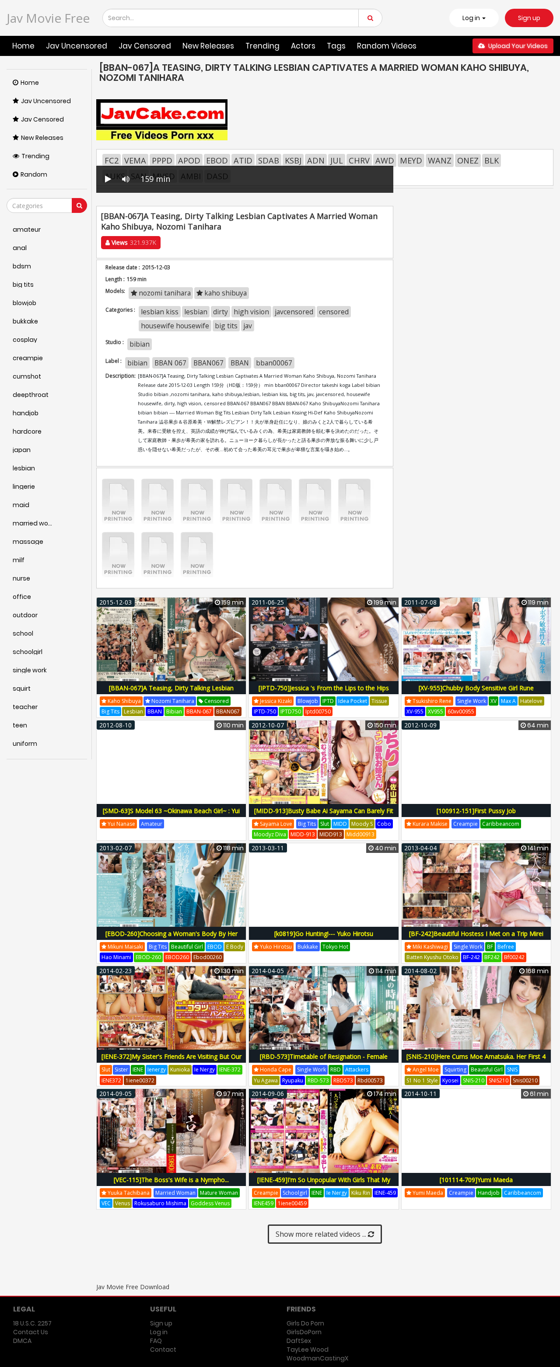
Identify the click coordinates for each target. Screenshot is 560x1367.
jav (247, 325)
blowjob (308, 701)
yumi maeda (427, 1193)
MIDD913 (330, 834)
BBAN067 (208, 363)
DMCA (22, 1340)
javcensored (294, 312)
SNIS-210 (473, 1080)
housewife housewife (175, 325)
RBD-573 (318, 1080)
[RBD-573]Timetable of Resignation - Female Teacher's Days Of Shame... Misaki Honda (324, 1061)
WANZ (440, 160)
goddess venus (210, 1203)
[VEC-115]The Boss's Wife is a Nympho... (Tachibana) (171, 1184)
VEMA (135, 160)
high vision (251, 312)
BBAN (240, 363)
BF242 (492, 957)
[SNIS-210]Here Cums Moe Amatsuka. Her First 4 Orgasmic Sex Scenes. (476, 1061)
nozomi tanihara (164, 293)
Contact (163, 1349)
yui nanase (120, 824)
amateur (151, 824)
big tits (226, 325)
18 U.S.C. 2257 (32, 1323)
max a (508, 701)
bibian (140, 344)
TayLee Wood (308, 1349)
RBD (335, 1069)
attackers (356, 1069)
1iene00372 (140, 1080)
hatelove (531, 701)
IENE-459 (385, 1193)
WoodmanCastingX (317, 1358)
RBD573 (343, 1080)
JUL (336, 160)
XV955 (435, 711)
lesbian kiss (159, 312)
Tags (336, 46)
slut (324, 824)
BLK (491, 160)
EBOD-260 (148, 957)
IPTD (328, 701)
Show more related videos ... (322, 1234)
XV (493, 701)
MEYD (411, 160)
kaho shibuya (225, 293)
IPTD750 (290, 711)
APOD (189, 160)
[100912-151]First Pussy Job (476, 811)
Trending (262, 46)
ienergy (156, 1069)
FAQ (156, 1340)
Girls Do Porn (305, 1323)
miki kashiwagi (429, 946)
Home (23, 46)
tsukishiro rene (431, 701)
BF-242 (471, 957)
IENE (138, 1069)
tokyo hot (335, 946)
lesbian (195, 312)
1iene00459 (292, 1203)
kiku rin (360, 1193)
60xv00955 (461, 711)
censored (334, 312)
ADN (316, 160)
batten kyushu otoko (432, 957)
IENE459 (263, 1203)
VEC (106, 1203)
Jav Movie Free (48, 18)
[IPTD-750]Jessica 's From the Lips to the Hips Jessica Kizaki (324, 693)
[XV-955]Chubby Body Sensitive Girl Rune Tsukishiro (476, 693)
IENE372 (111, 1080)
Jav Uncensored (76, 46)
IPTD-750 (265, 711)
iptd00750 (318, 711)
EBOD (217, 160)
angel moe (425, 1069)
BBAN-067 (199, 711)
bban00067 (274, 363)
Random (34, 174)
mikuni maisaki (124, 946)
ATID (243, 160)
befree (505, 946)
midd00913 (360, 834)
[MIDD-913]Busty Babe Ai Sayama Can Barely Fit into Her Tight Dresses (323, 815)
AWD (384, 160)
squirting (455, 1069)
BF (490, 946)
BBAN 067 (170, 363)
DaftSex (299, 1340)
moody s (362, 824)
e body (234, 946)
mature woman (219, 1193)
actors (303, 46)
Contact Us (30, 1332)
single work (471, 701)
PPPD (162, 160)
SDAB (268, 160)
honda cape (275, 1069)
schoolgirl (295, 1193)
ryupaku (292, 1080)
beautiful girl (187, 946)
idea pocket (352, 701)
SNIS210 (498, 1080)
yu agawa (266, 1080)
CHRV (359, 160)
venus (122, 1203)
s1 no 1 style (422, 1080)
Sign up (529, 18)
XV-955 (415, 711)
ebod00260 (207, 957)
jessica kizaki (275, 701)
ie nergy (204, 1069)
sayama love (275, 824)
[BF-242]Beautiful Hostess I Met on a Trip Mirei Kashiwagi (476, 938)
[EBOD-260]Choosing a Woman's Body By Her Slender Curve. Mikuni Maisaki (171, 938)
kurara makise (429, 824)
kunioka (180, 1069)
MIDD (340, 824)
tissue (379, 701)
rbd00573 (370, 1080)
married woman (175, 1193)
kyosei (450, 1080)
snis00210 (525, 1080)
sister (121, 1069)
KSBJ (293, 160)
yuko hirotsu (275, 946)
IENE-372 (230, 1069)
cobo (384, 824)
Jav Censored (145, 46)
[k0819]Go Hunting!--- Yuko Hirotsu (323, 933)
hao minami (116, 957)
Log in (159, 1332)
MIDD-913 (302, 834)
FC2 (112, 160)
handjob (489, 1193)
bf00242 (514, 957)
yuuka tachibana (128, 1193)
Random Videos (386, 46)
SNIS (512, 1069)
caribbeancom (500, 824)
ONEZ (468, 160)
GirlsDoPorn (304, 1332)
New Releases (208, 46)
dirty (220, 312)
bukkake (308, 946)
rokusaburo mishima (160, 1203)
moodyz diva (270, 834)
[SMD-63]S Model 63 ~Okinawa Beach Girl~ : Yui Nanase (171, 815)
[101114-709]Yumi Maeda (476, 1180)
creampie (465, 824)
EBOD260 (177, 957)
